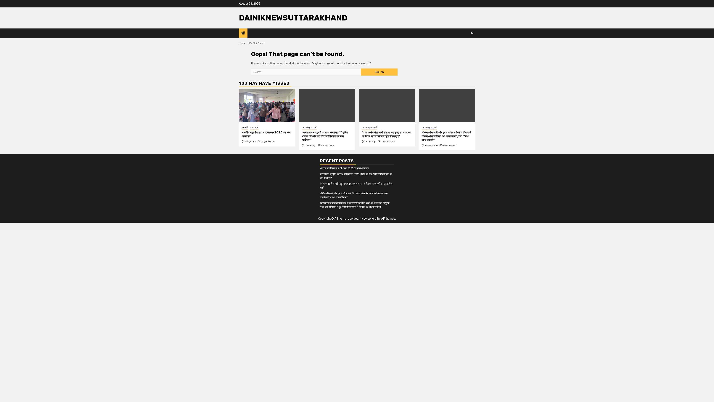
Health (245, 127)
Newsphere (369, 218)
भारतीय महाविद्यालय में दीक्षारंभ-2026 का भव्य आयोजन (344, 168)
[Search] (472, 33)
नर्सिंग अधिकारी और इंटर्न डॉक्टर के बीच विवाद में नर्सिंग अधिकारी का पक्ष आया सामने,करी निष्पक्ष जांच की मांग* (446, 136)
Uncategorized (309, 127)
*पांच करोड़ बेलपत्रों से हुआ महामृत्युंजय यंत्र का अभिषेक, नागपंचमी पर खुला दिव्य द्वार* (386, 134)
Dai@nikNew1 (268, 141)
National (254, 127)
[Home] (243, 33)
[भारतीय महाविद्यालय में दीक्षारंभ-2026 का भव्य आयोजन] (267, 105)
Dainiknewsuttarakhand (293, 18)
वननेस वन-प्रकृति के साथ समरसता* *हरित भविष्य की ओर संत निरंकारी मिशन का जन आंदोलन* (325, 136)
